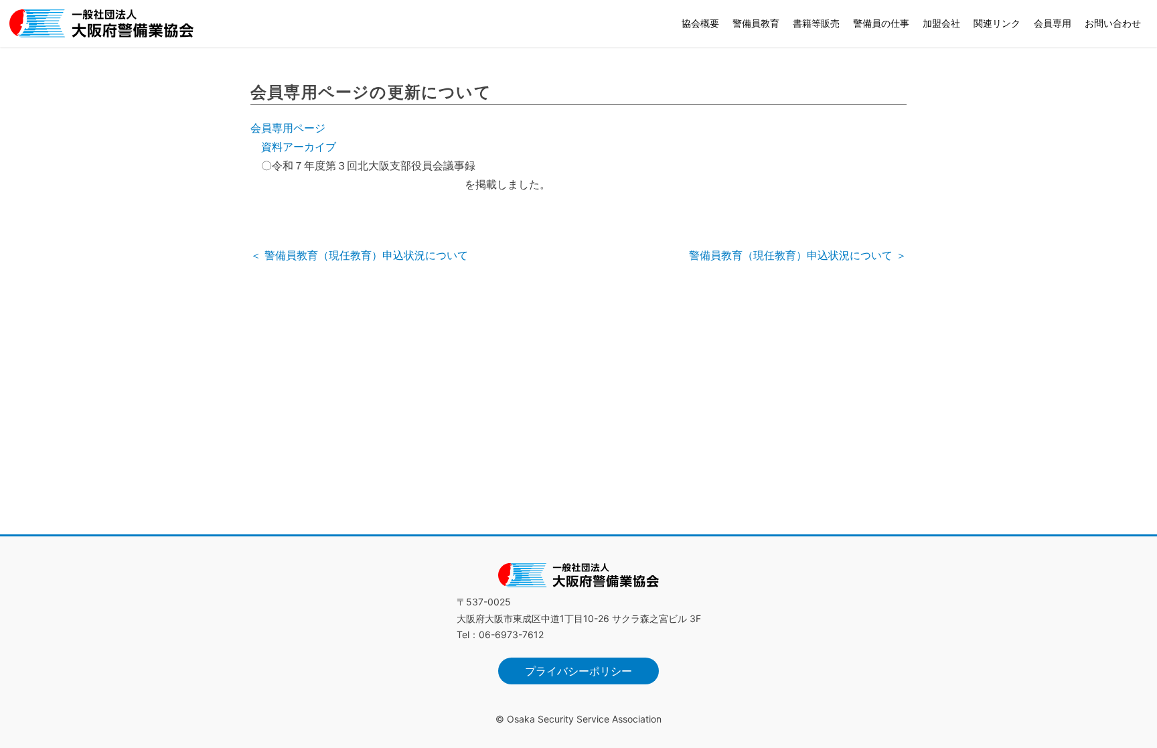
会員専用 (1052, 23)
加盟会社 (941, 23)
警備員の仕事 (881, 23)
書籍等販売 (816, 23)
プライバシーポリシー (578, 671)
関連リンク (997, 23)
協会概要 (700, 23)
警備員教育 (755, 23)
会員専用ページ (287, 128)
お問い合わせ (1113, 23)
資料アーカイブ (298, 146)
